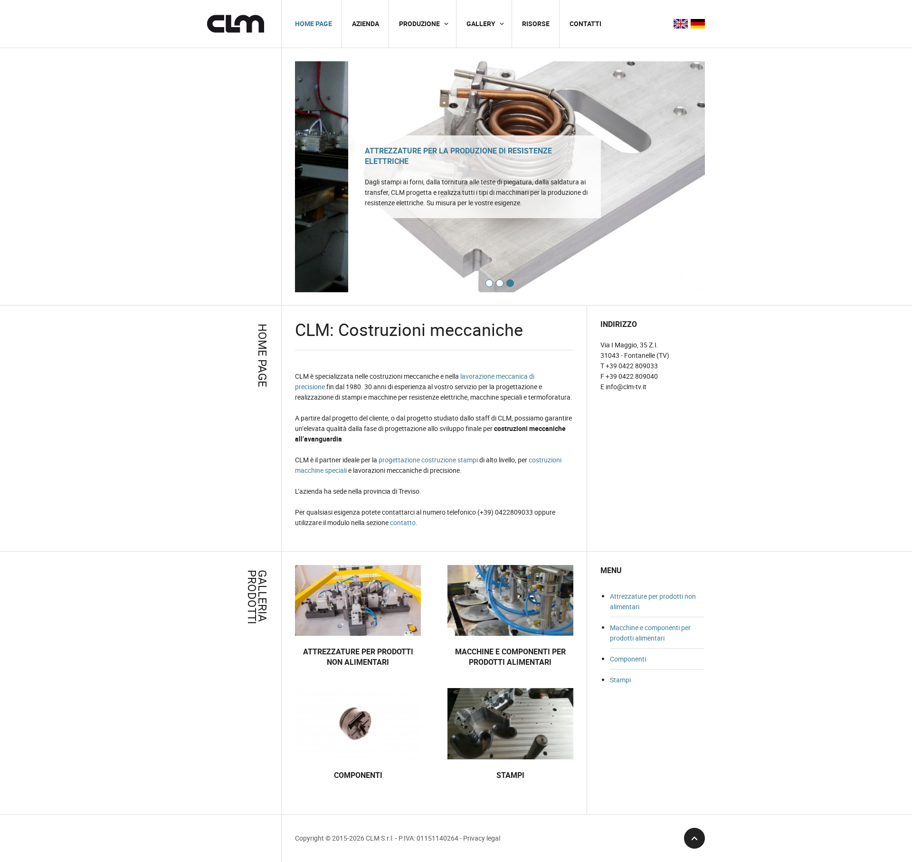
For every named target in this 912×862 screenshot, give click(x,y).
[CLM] (235, 24)
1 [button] (489, 283)
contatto (403, 522)
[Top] (694, 838)
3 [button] (510, 283)
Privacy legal (481, 838)
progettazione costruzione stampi (428, 459)
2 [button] (500, 283)
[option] (500, 176)
